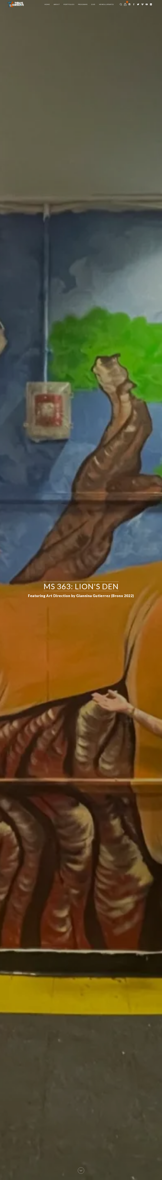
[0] (125, 4)
